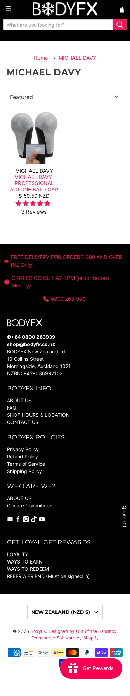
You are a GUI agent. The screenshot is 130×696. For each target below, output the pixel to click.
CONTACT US (22, 422)
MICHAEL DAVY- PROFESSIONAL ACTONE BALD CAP (34, 183)
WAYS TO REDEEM (28, 569)
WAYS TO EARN (25, 562)
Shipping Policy (24, 471)
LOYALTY (17, 554)
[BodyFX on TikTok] (34, 520)
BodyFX (38, 631)
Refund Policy (22, 456)
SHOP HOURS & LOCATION (38, 415)
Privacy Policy (23, 449)
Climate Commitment (30, 505)
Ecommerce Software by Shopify (65, 638)
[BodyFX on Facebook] (18, 520)
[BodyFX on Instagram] (26, 520)
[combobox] (58, 25)
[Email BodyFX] (10, 520)
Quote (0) (125, 516)
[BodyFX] (65, 10)
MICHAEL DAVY (77, 57)
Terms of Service (26, 464)
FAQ (11, 408)
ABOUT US (19, 400)
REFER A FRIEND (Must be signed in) (48, 576)
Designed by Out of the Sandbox (82, 631)
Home (41, 57)
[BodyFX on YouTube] (42, 520)
